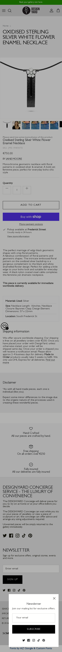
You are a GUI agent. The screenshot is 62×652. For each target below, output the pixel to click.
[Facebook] (28, 640)
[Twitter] (23, 640)
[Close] (54, 598)
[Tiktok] (38, 640)
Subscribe (33, 629)
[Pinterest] (43, 640)
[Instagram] (33, 640)
